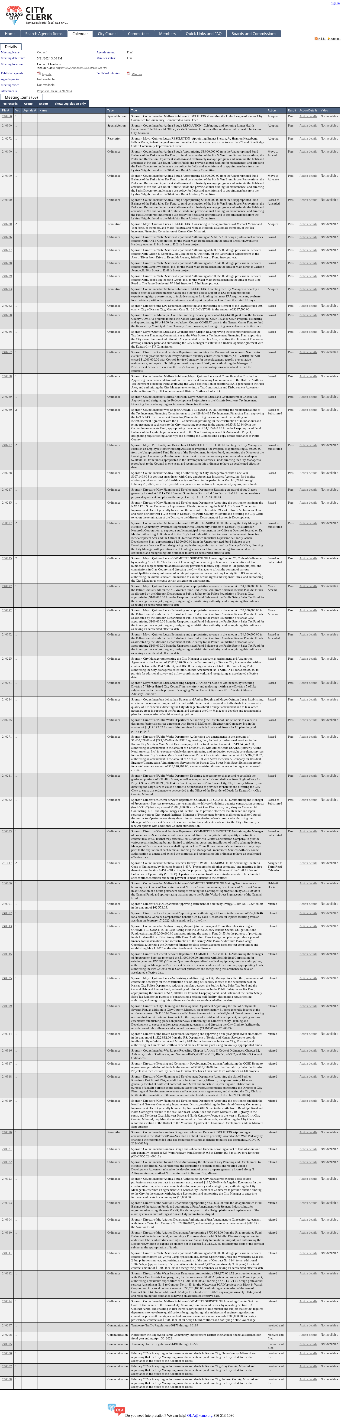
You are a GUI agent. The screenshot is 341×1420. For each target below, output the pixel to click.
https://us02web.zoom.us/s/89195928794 (81, 67)
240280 (7, 224)
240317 (7, 1063)
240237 (7, 250)
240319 (7, 1100)
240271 (7, 736)
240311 (7, 1253)
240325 (7, 978)
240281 (7, 775)
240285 (7, 502)
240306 (7, 1353)
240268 (7, 315)
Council (42, 52)
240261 (7, 682)
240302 (7, 913)
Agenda (46, 74)
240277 (7, 445)
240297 (7, 1325)
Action (272, 110)
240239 (7, 276)
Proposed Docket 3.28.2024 (54, 91)
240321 (7, 1149)
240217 (7, 489)
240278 (7, 473)
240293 (7, 289)
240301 (7, 903)
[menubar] (44, 103)
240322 (7, 1162)
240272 (7, 138)
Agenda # (29, 110)
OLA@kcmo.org (199, 1415)
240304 (7, 1219)
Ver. (17, 110)
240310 (7, 1232)
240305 (7, 1344)
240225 (7, 658)
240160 (7, 883)
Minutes (137, 74)
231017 (7, 863)
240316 (7, 1050)
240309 (7, 1006)
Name (43, 110)
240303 (7, 1203)
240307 (7, 1366)
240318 (7, 1076)
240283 (7, 831)
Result (292, 110)
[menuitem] (10, 104)
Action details (308, 116)
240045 (7, 558)
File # (5, 110)
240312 (7, 1273)
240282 (7, 799)
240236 (7, 237)
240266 (7, 116)
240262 (7, 305)
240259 (7, 396)
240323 (7, 1178)
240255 (7, 720)
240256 (7, 331)
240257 (7, 352)
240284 (7, 699)
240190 (7, 151)
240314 (7, 1034)
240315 (7, 954)
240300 (7, 125)
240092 (7, 586)
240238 (7, 263)
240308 (7, 1379)
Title (134, 110)
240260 (7, 409)
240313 (7, 926)
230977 (7, 523)
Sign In (335, 3)
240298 (7, 1334)
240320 (7, 1132)
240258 (7, 376)
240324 (7, 1301)
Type (110, 110)
